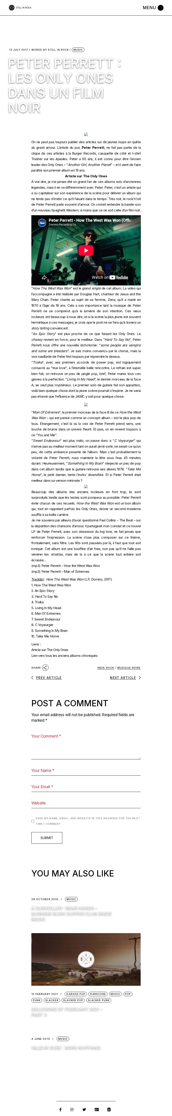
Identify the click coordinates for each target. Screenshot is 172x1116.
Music (78, 49)
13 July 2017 (18, 50)
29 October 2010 (45, 899)
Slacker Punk (99, 1000)
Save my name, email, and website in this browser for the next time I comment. (88, 821)
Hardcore (98, 994)
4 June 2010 (40, 1039)
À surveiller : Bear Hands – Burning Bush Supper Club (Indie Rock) (71, 913)
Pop (128, 994)
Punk (37, 1000)
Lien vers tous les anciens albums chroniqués (64, 655)
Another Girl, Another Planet (89, 165)
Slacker (51, 1000)
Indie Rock (105, 667)
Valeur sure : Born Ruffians (66, 1047)
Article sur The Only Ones (50, 650)
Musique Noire (129, 667)
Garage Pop (75, 994)
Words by (50, 50)
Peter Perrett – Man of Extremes (65, 571)
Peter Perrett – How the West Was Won (70, 566)
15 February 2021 (44, 994)
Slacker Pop (73, 1000)
